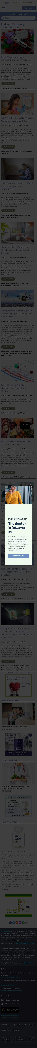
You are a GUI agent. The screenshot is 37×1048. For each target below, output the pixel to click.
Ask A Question (18, 556)
